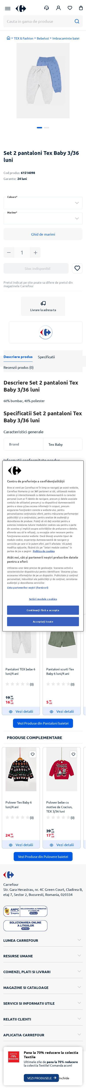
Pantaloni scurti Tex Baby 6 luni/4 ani (60, 671)
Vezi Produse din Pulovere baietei (43, 856)
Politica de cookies (44, 551)
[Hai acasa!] (8, 38)
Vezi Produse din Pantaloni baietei (43, 723)
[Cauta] (77, 21)
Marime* (12, 212)
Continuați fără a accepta (43, 610)
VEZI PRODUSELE (39, 1078)
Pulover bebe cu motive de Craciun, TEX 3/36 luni (59, 806)
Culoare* (12, 197)
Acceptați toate (43, 621)
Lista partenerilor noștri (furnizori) (27, 587)
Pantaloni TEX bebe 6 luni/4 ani (20, 671)
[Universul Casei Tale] (21, 8)
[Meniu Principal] (7, 8)
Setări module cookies (43, 599)
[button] (81, 9)
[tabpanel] (43, 80)
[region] (43, 546)
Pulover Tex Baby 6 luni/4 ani (19, 804)
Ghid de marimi (43, 234)
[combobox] (43, 203)
